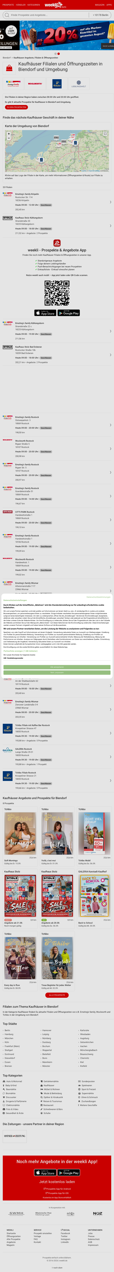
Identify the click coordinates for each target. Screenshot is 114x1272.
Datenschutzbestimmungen (99, 597)
